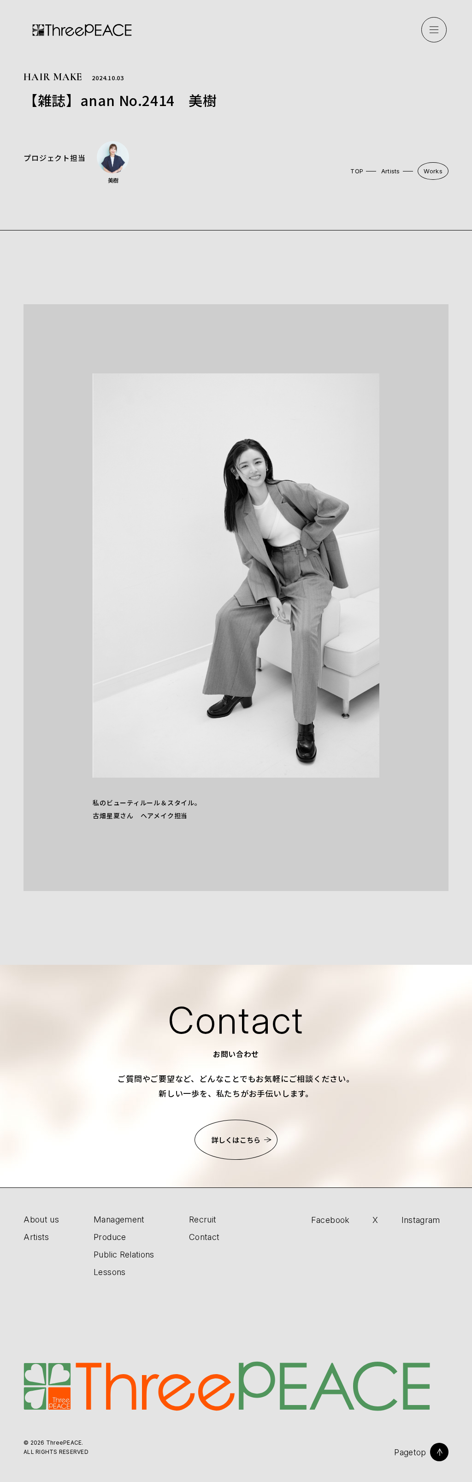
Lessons (110, 1272)
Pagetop (410, 1452)
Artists (390, 171)
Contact (204, 1237)
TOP (356, 171)
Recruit (203, 1219)
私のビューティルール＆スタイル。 (147, 802)
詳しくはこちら (236, 1140)
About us (41, 1219)
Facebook (330, 1220)
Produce (110, 1237)
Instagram (420, 1220)
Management (119, 1219)
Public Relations (124, 1254)
